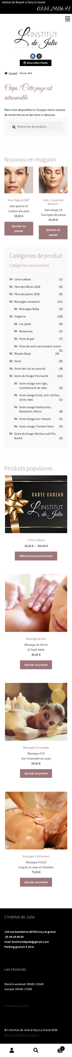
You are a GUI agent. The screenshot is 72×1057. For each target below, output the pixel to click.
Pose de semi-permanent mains (40, 346)
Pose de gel (26, 339)
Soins (17, 361)
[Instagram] (39, 56)
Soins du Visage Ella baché (31, 376)
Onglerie (20, 316)
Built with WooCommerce (21, 1035)
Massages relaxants (27, 301)
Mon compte (12, 1050)
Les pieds (25, 324)
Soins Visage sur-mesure (35, 419)
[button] (67, 19)
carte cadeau (22, 279)
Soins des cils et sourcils (30, 368)
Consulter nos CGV (16, 1005)
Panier (55, 1047)
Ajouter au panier (19, 228)
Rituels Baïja (22, 353)
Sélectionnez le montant (36, 556)
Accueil (13, 73)
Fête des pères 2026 (27, 294)
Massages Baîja (29, 309)
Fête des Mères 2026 (27, 287)
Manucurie (26, 331)
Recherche (36, 1050)
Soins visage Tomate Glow (36, 426)
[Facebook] (33, 56)
